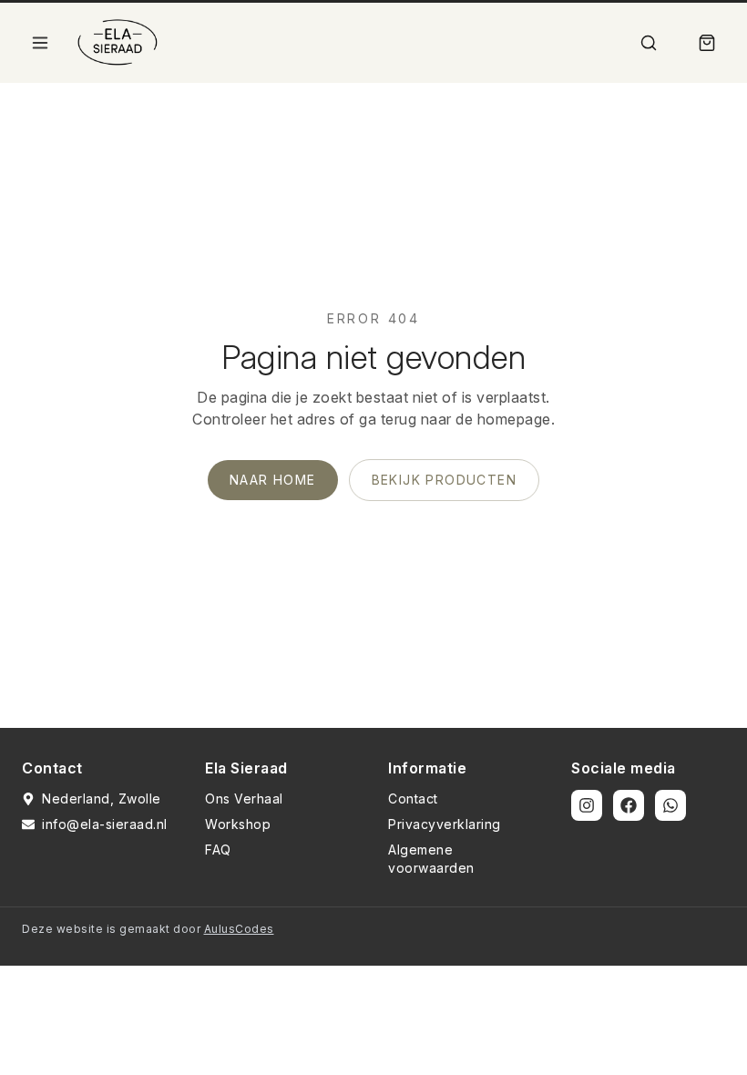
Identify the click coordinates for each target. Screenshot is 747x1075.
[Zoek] (648, 43)
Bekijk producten (444, 479)
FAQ (218, 849)
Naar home (273, 479)
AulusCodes (239, 929)
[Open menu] (40, 43)
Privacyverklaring (444, 824)
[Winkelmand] (707, 43)
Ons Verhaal (244, 798)
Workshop (238, 824)
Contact (413, 798)
